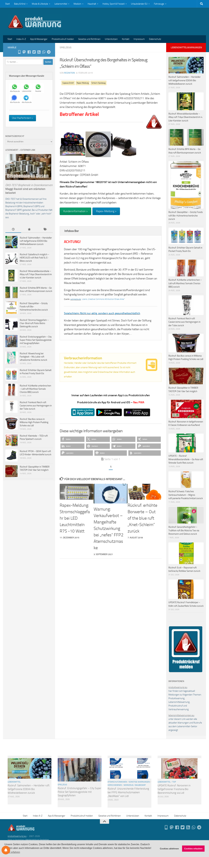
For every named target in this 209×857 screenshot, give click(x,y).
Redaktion (69, 73)
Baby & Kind (19, 3)
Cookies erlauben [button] (193, 848)
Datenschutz (155, 39)
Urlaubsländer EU (139, 3)
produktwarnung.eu (177, 687)
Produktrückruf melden (63, 39)
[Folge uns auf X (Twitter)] (34, 52)
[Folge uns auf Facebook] (29, 52)
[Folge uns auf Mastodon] (24, 52)
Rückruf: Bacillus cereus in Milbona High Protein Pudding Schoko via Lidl (34, 422)
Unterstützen (111, 39)
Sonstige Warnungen (139, 782)
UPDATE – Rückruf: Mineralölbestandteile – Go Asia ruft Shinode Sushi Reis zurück (185, 459)
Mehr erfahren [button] (12, 852)
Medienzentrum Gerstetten (37, 840)
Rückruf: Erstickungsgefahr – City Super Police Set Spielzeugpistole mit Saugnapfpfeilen (36, 340)
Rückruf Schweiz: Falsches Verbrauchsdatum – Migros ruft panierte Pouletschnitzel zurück (185, 495)
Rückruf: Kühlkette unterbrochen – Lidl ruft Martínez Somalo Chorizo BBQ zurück (35, 388)
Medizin (77, 3)
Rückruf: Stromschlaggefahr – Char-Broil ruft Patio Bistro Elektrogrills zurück (34, 323)
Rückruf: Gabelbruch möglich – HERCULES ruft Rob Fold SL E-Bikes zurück (34, 257)
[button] (72, 439)
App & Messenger (38, 39)
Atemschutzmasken (117, 782)
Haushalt (92, 3)
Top (174, 782)
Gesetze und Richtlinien (89, 39)
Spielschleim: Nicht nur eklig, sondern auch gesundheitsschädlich (102, 313)
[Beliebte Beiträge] (29, 229)
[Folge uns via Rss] (39, 52)
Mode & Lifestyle (40, 3)
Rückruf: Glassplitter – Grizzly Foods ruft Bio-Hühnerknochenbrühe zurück (34, 306)
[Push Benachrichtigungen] (6, 850)
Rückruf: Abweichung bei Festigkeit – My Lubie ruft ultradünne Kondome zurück (33, 356)
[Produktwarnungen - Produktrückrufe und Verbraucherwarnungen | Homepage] (35, 21)
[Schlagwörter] (45, 229)
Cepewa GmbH (68, 83)
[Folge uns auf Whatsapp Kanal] (44, 52)
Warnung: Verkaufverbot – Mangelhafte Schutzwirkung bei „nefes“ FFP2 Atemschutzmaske (108, 528)
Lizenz (84, 299)
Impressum (139, 39)
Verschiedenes (115, 785)
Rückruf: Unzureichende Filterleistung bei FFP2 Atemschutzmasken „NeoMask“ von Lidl (128, 792)
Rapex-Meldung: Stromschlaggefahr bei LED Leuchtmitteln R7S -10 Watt (75, 518)
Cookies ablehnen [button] (169, 848)
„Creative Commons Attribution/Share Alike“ (106, 299)
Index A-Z (21, 39)
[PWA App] (19, 52)
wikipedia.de (75, 299)
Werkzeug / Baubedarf (135, 785)
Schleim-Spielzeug (98, 83)
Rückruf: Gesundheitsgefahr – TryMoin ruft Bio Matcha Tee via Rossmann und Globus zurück (183, 530)
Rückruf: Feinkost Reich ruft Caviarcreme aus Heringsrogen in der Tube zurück (36, 405)
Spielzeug (65, 47)
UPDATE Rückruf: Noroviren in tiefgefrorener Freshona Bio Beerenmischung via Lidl (174, 789)
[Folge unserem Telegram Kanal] (48, 52)
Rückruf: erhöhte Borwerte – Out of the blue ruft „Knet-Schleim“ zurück (142, 518)
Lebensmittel (60, 3)
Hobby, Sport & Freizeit (114, 3)
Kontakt (125, 39)
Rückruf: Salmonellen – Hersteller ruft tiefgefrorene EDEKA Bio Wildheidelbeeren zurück (36, 241)
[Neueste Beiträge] (13, 229)
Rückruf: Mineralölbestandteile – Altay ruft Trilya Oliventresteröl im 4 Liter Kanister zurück (36, 274)
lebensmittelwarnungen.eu (181, 715)
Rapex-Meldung (83, 83)
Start (7, 3)
